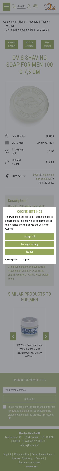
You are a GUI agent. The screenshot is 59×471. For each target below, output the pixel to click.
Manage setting (29, 244)
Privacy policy (11, 259)
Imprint (26, 259)
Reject (29, 251)
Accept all (29, 236)
